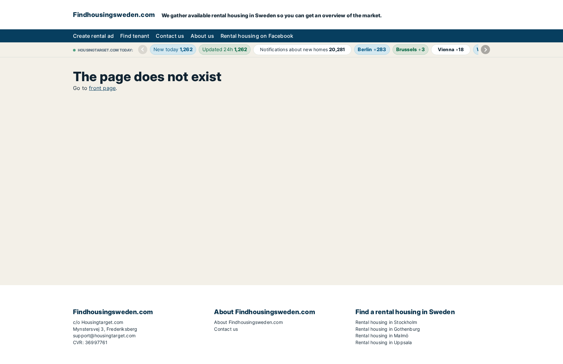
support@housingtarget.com (104, 335)
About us (202, 36)
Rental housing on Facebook (257, 36)
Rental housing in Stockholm (386, 322)
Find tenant (134, 36)
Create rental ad (93, 36)
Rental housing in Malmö (382, 335)
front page (102, 88)
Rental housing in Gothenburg (387, 329)
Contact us (170, 36)
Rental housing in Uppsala (383, 342)
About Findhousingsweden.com (248, 322)
